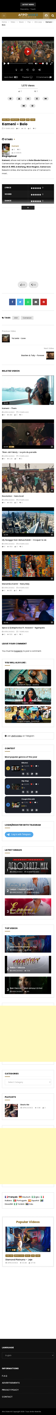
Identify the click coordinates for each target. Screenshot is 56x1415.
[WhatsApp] (32, 773)
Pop (29, 22)
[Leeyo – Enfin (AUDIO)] (28, 907)
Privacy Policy (10, 1389)
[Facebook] (23, 773)
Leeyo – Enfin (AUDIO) (21, 909)
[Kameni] (6, 149)
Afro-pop (38, 22)
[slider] (17, 63)
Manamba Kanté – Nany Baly (15, 584)
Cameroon (27, 318)
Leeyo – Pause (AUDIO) (22, 889)
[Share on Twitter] (20, 302)
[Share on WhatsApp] (28, 302)
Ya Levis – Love (19, 338)
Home (4, 22)
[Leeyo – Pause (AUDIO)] (28, 886)
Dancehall (15, 120)
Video (13, 22)
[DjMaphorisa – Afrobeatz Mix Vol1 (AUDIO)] (28, 865)
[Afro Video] (28, 16)
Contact (7, 1396)
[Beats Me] (11, 1110)
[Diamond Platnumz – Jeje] (28, 944)
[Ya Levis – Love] (6, 338)
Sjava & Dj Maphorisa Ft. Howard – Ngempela (23, 627)
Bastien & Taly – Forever (32, 355)
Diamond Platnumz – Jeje (23, 946)
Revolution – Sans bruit (13, 496)
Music (21, 22)
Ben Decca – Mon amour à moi (26, 988)
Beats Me (24, 1104)
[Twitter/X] (27, 773)
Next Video (49, 348)
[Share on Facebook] (12, 302)
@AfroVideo (16, 736)
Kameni (15, 146)
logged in (18, 651)
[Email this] (36, 302)
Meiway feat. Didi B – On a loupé (28, 9)
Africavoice (9, 412)
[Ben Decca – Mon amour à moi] (28, 985)
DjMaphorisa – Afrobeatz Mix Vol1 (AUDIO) (32, 868)
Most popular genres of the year (21, 757)
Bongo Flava (19, 1256)
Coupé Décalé (28, 799)
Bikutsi (24, 763)
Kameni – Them (9, 408)
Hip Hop (25, 781)
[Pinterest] (36, 773)
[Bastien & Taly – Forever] (50, 355)
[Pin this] (43, 302)
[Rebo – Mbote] (28, 964)
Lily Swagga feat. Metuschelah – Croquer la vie (24, 540)
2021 (16, 318)
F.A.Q (4, 1375)
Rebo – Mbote (17, 967)
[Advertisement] (28, 245)
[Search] (52, 15)
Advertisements (11, 1382)
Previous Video (9, 331)
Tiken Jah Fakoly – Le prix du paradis (19, 452)
